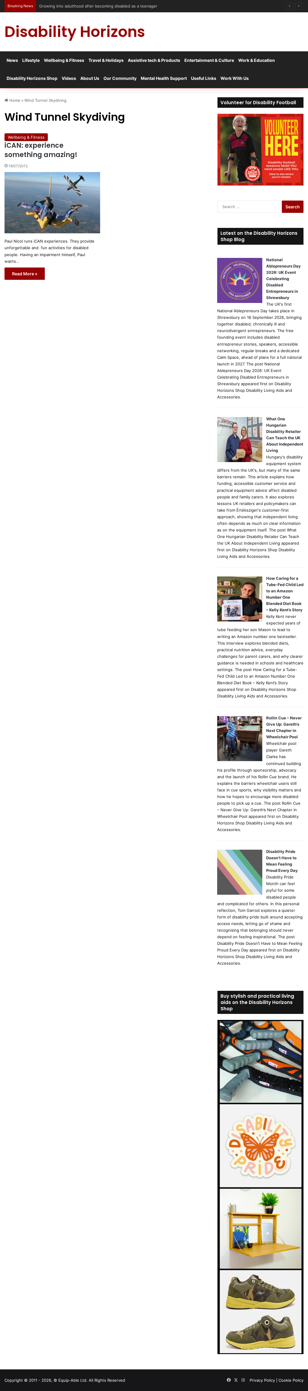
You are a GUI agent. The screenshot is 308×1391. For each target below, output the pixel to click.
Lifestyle (31, 60)
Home (14, 100)
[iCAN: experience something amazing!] (52, 203)
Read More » (24, 273)
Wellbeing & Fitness (64, 60)
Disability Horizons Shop (32, 78)
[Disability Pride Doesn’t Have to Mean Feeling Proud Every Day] (239, 893)
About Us (89, 78)
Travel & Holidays (106, 60)
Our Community (120, 78)
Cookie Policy (291, 1380)
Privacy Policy (262, 1380)
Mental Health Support (164, 78)
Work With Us (234, 78)
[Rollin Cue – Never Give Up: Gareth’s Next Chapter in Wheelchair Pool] (239, 759)
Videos (69, 78)
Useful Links (203, 78)
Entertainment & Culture (209, 60)
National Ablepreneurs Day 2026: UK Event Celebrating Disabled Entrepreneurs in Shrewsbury (283, 278)
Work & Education (256, 60)
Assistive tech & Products (154, 60)
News (12, 60)
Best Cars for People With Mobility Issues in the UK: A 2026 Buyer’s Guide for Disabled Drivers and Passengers (142, 6)
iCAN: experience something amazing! (41, 150)
